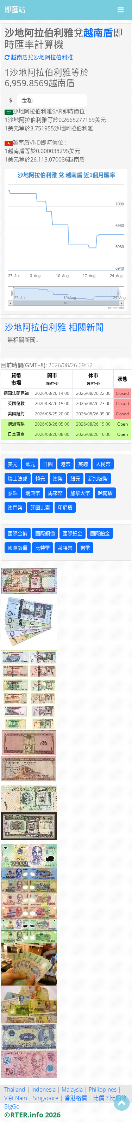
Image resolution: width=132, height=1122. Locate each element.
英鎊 (83, 464)
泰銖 (13, 493)
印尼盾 (65, 507)
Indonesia (43, 1089)
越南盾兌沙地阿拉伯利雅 (41, 57)
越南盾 (98, 32)
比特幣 (42, 547)
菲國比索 (40, 507)
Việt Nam (15, 1098)
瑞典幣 (32, 493)
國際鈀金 (72, 533)
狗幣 (85, 547)
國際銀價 (17, 547)
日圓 (48, 464)
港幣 (65, 464)
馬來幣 (55, 493)
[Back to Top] (121, 1102)
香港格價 (75, 1098)
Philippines (103, 1089)
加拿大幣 (80, 493)
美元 (13, 464)
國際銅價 (45, 533)
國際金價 (17, 533)
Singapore (45, 1098)
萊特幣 (65, 547)
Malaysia (72, 1089)
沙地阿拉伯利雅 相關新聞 (54, 327)
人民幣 (103, 464)
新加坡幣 (98, 478)
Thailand (14, 1089)
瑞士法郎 (17, 478)
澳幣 (58, 478)
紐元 (75, 478)
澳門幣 (15, 507)
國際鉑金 (100, 533)
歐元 (30, 464)
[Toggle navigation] (120, 10)
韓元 (40, 478)
